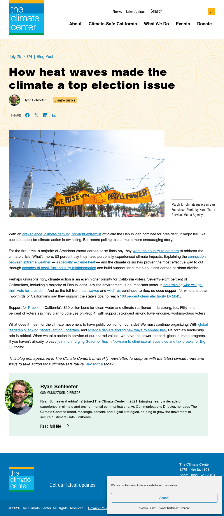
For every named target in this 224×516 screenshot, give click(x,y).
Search (156, 11)
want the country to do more (156, 251)
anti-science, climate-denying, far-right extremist (61, 234)
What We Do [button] (156, 23)
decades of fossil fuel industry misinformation (59, 268)
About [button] (75, 23)
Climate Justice (64, 100)
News (117, 11)
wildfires (114, 290)
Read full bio (51, 426)
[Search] (211, 11)
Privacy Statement (168, 507)
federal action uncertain (59, 330)
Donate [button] (204, 23)
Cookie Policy (147, 507)
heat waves (89, 290)
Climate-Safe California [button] (113, 23)
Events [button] (183, 23)
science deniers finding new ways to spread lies (127, 330)
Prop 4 (33, 307)
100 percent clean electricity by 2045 (150, 296)
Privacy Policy (99, 508)
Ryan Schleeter (35, 100)
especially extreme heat (75, 262)
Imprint (185, 507)
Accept (164, 498)
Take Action (135, 11)
